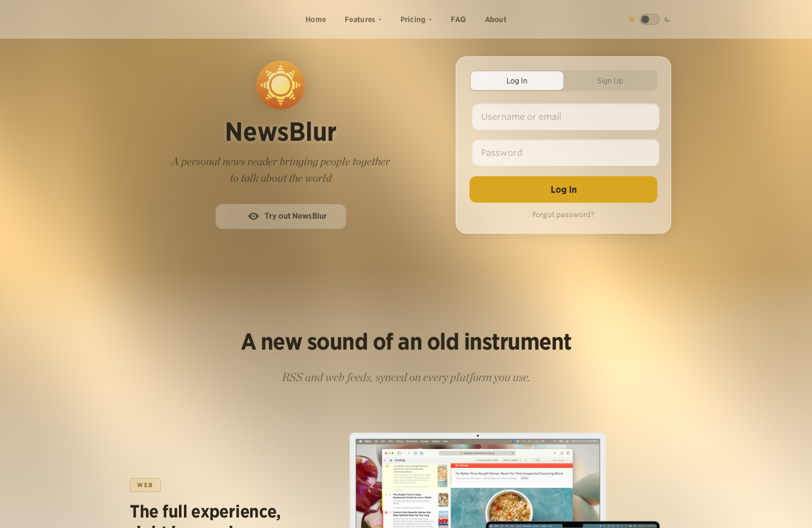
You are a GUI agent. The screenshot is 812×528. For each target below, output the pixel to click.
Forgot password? (563, 214)
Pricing (413, 19)
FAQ (458, 19)
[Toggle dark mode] (650, 19)
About (496, 19)
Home (315, 19)
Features (360, 19)
